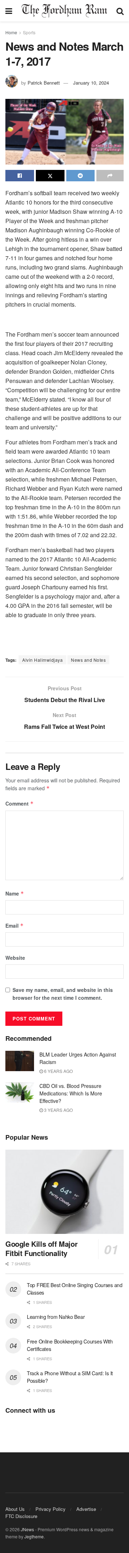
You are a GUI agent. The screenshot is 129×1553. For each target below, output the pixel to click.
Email (14, 925)
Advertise (86, 1509)
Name (14, 893)
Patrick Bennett (44, 82)
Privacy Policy (50, 1509)
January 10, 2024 (91, 82)
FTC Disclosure (21, 1516)
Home (11, 32)
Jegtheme (34, 1536)
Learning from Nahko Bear (56, 1316)
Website (15, 957)
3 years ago (58, 1110)
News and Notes (88, 660)
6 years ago (58, 1071)
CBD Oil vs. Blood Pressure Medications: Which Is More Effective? (70, 1093)
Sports (29, 32)
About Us (15, 1509)
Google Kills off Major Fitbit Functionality (41, 1248)
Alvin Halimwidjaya (42, 660)
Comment (19, 803)
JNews (27, 1529)
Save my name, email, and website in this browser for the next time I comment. (63, 993)
